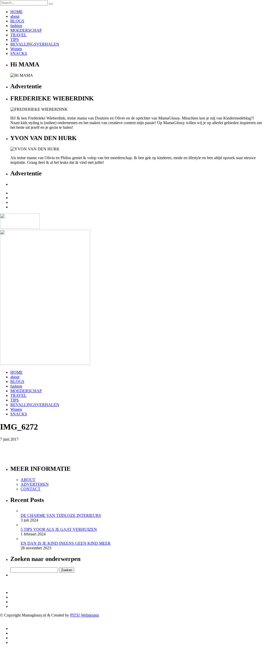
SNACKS (18, 53)
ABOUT (28, 479)
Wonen (16, 49)
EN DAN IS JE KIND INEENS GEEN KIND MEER (66, 543)
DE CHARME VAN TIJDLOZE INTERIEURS (61, 515)
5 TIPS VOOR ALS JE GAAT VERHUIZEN (59, 529)
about (14, 16)
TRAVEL (18, 35)
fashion (16, 25)
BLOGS (17, 21)
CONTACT (30, 489)
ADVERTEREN (35, 484)
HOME (16, 12)
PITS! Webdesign (84, 615)
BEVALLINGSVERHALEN (34, 44)
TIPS (14, 39)
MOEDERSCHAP (26, 30)
